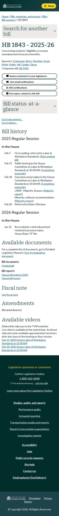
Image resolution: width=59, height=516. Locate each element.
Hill (18, 64)
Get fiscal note (10, 294)
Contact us (29, 471)
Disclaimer (35, 498)
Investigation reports (29, 435)
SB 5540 (23, 68)
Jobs (29, 451)
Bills (44, 16)
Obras (33, 64)
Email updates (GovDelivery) (29, 477)
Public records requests (29, 458)
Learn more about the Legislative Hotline (29, 390)
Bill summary (9, 19)
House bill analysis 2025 (15, 274)
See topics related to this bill (23, 93)
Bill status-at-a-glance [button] (29, 106)
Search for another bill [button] (29, 31)
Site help (29, 464)
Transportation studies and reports (29, 422)
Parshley (38, 61)
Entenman (19, 61)
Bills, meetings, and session (25, 16)
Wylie (5, 64)
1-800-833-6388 (41, 383)
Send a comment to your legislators (28, 76)
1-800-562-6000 (29, 378)
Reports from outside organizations (29, 429)
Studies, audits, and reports (29, 402)
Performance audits (29, 409)
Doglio (25, 64)
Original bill (8, 265)
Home (5, 16)
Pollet (12, 64)
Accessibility (29, 445)
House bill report (11, 278)
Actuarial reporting (29, 416)
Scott (47, 61)
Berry (29, 61)
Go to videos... (9, 122)
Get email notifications (21, 81)
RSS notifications (17, 87)
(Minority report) (24, 200)
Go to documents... (12, 119)
